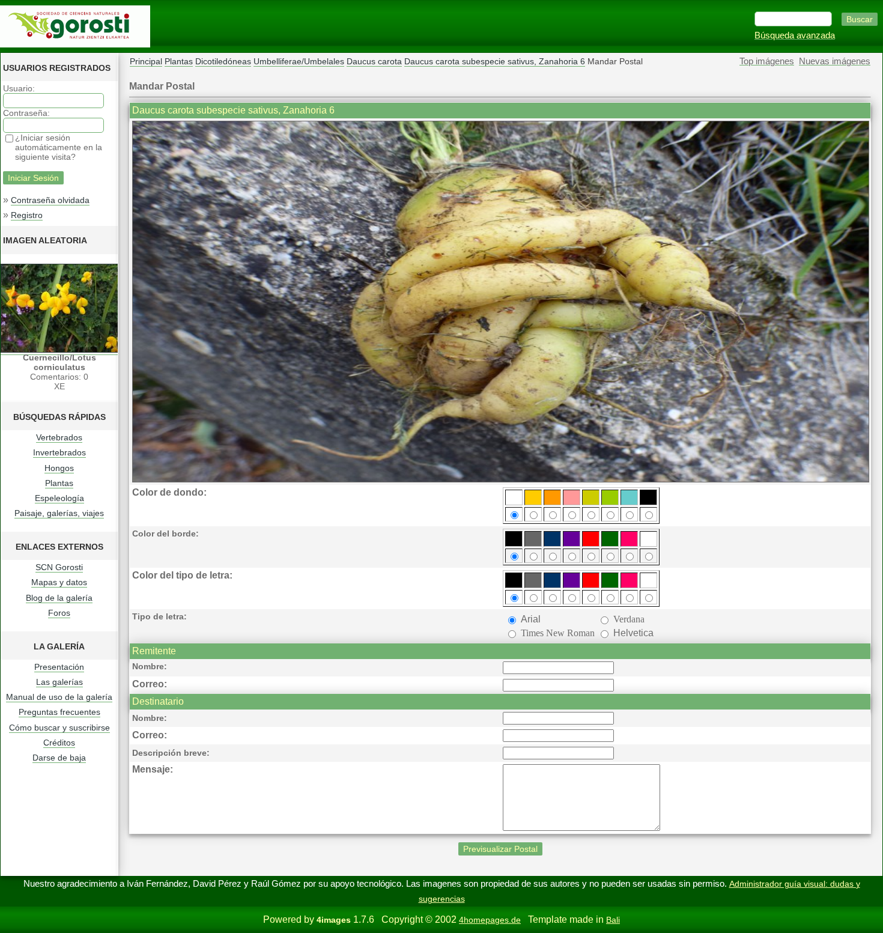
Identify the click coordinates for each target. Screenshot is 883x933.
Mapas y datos (59, 582)
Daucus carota (374, 61)
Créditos (59, 742)
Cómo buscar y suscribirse (59, 727)
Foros (59, 613)
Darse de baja (59, 757)
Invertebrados (59, 452)
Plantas (59, 483)
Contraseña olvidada (50, 200)
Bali (613, 920)
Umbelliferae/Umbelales (298, 61)
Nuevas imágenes (834, 61)
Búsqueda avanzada (794, 35)
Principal (146, 61)
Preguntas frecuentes (59, 712)
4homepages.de (490, 920)
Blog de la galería (59, 598)
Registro (27, 215)
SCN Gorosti (59, 567)
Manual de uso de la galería (59, 697)
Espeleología (59, 498)
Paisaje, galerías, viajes (59, 513)
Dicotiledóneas (223, 61)
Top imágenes (766, 61)
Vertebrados (59, 437)
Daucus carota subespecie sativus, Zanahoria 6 (494, 61)
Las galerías (59, 682)
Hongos (59, 468)
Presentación (59, 667)
